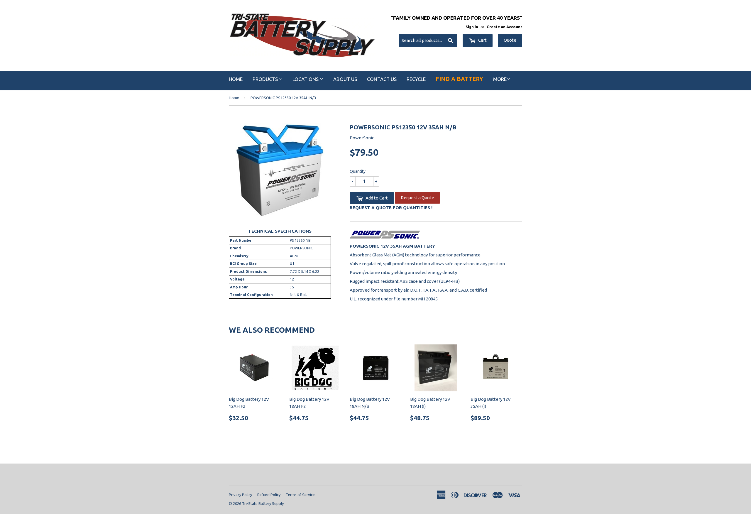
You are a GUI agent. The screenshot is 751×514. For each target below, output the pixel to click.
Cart (482, 40)
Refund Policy (268, 495)
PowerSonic (362, 137)
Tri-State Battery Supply (263, 503)
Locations (306, 79)
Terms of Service (300, 495)
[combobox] (428, 40)
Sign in (472, 27)
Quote (510, 40)
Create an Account (504, 27)
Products (266, 79)
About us (345, 79)
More (500, 79)
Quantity (358, 171)
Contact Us (382, 79)
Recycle (416, 79)
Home (236, 79)
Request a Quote (417, 197)
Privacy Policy (240, 495)
